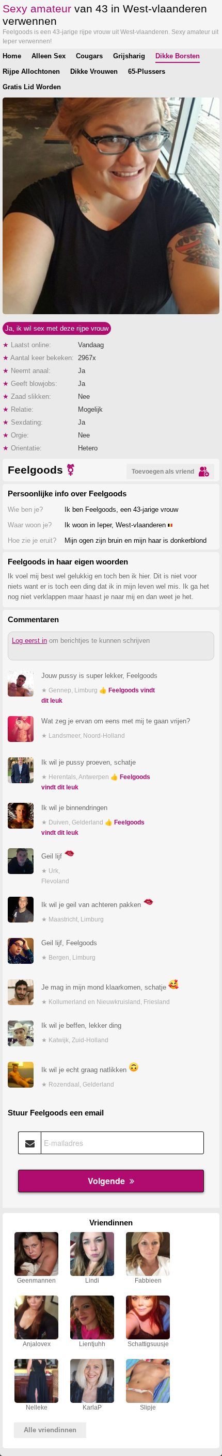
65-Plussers (146, 71)
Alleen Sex (48, 56)
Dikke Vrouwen (94, 71)
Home (12, 56)
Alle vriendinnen (50, 1430)
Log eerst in (29, 640)
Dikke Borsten (177, 56)
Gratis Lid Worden (32, 87)
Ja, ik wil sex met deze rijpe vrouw (56, 328)
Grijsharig (129, 56)
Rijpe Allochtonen (31, 71)
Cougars (89, 56)
